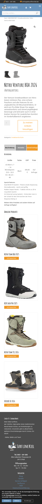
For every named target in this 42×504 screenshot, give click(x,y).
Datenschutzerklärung (21, 488)
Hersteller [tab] (21, 148)
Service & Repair (21, 481)
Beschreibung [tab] (9, 148)
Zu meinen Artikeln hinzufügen (28, 126)
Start (5, 18)
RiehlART (34, 501)
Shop (21, 476)
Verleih (21, 479)
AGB (21, 486)
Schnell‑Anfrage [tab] (32, 148)
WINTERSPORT (12, 18)
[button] (34, 27)
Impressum (21, 490)
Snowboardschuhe (23, 18)
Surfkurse (21, 483)
